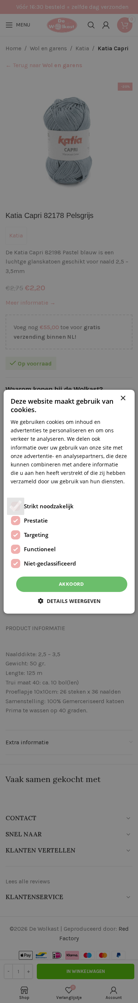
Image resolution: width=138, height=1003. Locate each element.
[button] (69, 600)
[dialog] (69, 501)
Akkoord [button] (71, 584)
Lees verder (25, 489)
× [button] (122, 398)
